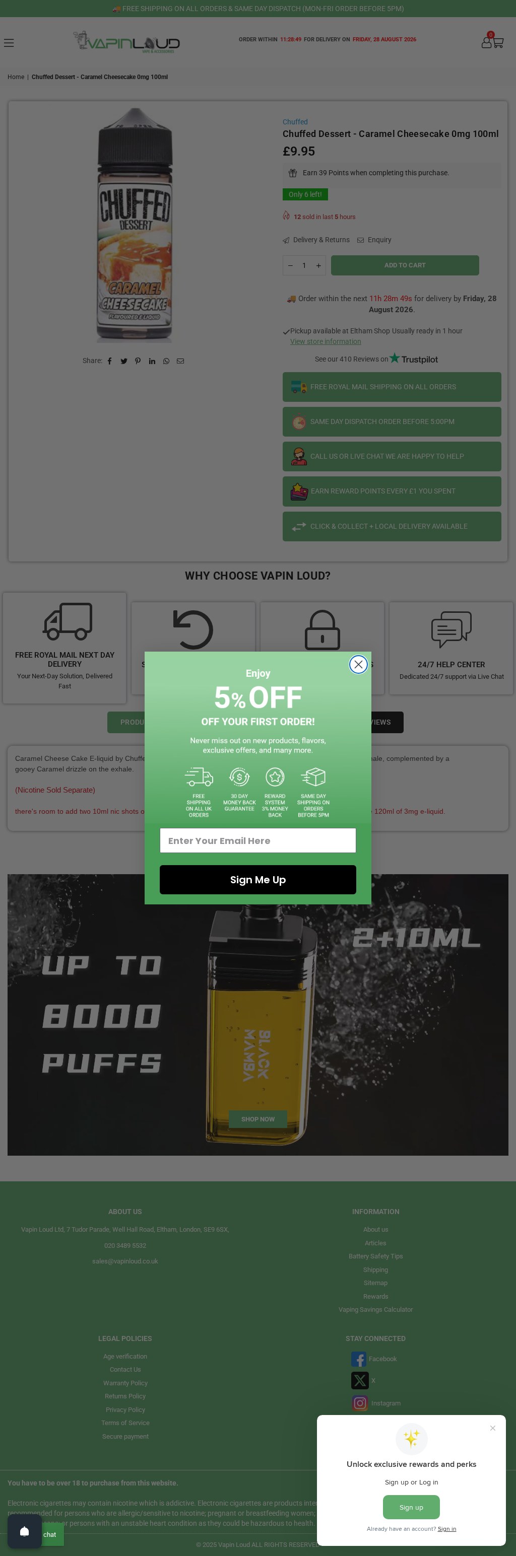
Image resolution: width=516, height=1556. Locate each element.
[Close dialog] (358, 664)
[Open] (25, 1531)
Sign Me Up (258, 880)
